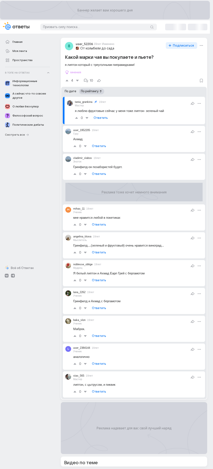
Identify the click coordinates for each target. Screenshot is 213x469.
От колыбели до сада (97, 48)
